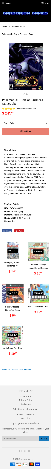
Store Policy (25, 396)
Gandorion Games (26, 459)
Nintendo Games (18, 26)
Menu (7, 3)
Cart (47, 3)
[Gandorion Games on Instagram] (29, 451)
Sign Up (44, 438)
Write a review (24, 369)
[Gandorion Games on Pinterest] (25, 451)
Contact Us (26, 404)
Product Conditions (25, 414)
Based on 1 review (10, 369)
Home (4, 26)
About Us (25, 418)
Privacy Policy (25, 400)
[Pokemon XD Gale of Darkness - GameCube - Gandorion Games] (24, 94)
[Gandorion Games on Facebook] (20, 451)
